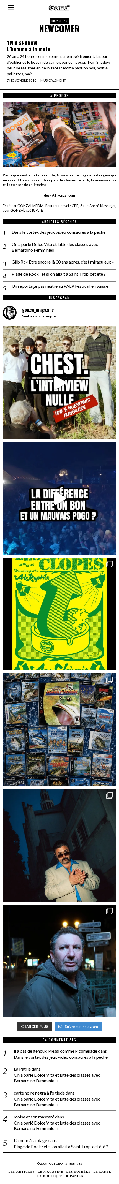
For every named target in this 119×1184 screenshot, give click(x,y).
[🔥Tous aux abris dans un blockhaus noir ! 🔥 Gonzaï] (59, 614)
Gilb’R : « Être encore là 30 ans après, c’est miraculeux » (63, 261)
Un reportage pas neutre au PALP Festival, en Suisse (60, 286)
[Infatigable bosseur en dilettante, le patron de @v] (59, 961)
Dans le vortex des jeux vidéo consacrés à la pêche (58, 232)
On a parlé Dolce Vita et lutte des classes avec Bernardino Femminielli (55, 246)
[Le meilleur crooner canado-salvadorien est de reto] (59, 845)
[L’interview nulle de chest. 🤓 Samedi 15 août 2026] (59, 382)
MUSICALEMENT (53, 80)
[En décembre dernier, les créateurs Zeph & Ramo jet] (59, 729)
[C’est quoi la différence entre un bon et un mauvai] (59, 498)
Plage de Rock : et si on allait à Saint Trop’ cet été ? (59, 273)
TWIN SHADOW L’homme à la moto (28, 46)
